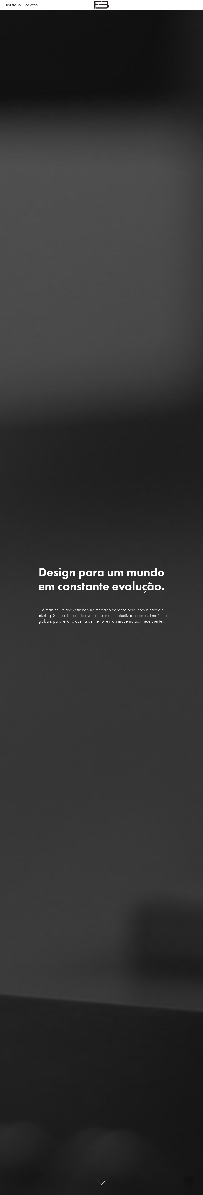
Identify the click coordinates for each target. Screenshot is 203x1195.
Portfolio (13, 5)
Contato (31, 5)
